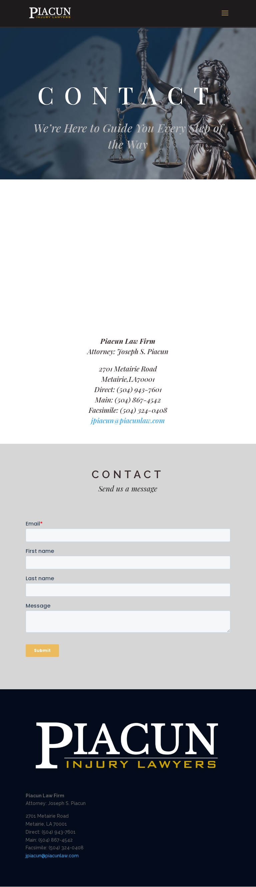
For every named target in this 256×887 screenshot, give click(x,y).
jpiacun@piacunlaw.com (128, 420)
